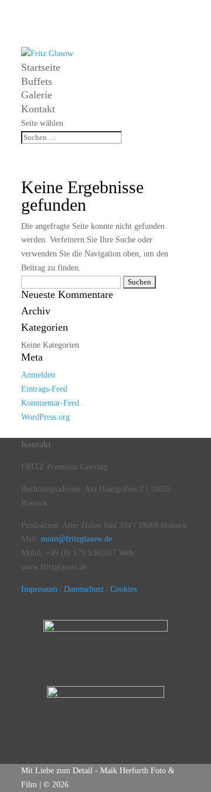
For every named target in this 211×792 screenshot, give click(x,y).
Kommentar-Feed (50, 403)
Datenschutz (84, 589)
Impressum (39, 589)
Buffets (36, 81)
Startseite (40, 67)
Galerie (36, 95)
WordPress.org (45, 417)
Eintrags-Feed (44, 389)
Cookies (123, 589)
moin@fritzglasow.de (76, 538)
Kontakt (38, 109)
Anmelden (38, 375)
